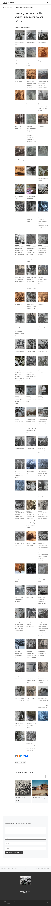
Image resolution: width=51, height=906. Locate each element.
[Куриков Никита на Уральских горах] (43, 344)
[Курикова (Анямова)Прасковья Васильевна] (20, 412)
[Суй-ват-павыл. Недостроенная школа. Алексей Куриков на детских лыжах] (31, 667)
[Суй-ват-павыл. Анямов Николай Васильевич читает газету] (20, 644)
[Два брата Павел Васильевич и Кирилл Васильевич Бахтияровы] (31, 74)
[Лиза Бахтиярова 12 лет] (31, 464)
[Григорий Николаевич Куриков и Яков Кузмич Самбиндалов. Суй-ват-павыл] (31, 52)
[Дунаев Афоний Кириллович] (31, 95)
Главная (4, 7)
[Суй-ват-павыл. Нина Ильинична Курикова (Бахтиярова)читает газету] (20, 691)
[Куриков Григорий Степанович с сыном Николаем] (31, 318)
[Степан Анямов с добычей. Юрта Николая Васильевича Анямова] (20, 568)
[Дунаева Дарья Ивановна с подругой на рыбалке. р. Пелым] (20, 151)
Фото (8, 7)
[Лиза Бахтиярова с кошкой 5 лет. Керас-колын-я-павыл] (43, 464)
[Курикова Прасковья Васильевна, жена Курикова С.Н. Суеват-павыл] (43, 412)
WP (8, 903)
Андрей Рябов (18, 23)
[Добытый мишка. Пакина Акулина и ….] (20, 95)
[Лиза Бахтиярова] (20, 485)
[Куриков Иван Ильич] (31, 344)
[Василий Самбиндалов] (31, 35)
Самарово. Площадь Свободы (40, 799)
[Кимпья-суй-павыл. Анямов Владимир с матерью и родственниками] (43, 270)
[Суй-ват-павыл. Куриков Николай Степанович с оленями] (20, 667)
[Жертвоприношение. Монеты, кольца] (31, 189)
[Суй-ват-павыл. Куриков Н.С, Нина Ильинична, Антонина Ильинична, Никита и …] (31, 644)
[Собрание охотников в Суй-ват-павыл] (20, 536)
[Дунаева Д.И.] (43, 119)
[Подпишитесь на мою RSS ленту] (47, 902)
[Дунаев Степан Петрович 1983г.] (20, 119)
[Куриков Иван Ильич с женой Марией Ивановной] (43, 318)
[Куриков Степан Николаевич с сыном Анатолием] (43, 361)
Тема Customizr (18, 903)
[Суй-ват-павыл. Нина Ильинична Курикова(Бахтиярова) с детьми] (31, 691)
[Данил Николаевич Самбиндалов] (43, 52)
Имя (7, 838)
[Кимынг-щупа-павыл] (20, 297)
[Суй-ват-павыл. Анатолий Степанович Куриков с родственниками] (31, 613)
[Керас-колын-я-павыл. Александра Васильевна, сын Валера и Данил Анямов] (31, 206)
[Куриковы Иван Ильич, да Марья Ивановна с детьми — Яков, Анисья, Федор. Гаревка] (20, 441)
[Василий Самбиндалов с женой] (20, 35)
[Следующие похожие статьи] (46, 776)
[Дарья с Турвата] (20, 74)
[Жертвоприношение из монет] (20, 189)
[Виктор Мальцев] (43, 35)
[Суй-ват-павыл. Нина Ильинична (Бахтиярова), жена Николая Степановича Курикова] (43, 667)
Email (7, 843)
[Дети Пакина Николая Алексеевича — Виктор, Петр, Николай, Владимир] (43, 74)
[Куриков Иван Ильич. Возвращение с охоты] (20, 344)
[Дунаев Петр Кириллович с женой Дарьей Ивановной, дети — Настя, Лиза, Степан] (43, 95)
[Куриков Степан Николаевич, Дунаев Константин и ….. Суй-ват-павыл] (20, 390)
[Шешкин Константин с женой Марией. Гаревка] (31, 716)
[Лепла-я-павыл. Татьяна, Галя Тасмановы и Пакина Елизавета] (20, 464)
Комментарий (11, 828)
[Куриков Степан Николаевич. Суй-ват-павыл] (31, 390)
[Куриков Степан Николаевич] (43, 390)
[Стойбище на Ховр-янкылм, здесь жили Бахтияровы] (20, 590)
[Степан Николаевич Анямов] (31, 568)
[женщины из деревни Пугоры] (43, 171)
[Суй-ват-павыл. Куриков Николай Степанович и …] (43, 644)
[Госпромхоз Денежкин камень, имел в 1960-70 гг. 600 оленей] (20, 52)
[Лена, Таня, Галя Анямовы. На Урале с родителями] (43, 441)
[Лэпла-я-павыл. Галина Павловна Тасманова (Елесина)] (43, 485)
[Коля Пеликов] (43, 297)
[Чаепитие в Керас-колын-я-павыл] (20, 716)
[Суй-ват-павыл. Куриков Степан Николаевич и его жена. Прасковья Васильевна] (43, 590)
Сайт (7, 848)
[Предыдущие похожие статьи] (43, 776)
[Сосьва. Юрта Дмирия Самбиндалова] (31, 536)
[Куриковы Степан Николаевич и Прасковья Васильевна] (31, 441)
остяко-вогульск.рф (10, 901)
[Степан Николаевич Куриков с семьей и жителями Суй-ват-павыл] (43, 568)
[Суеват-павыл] (31, 590)
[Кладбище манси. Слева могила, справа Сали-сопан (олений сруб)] (31, 297)
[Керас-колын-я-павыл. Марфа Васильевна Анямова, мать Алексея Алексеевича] (20, 270)
